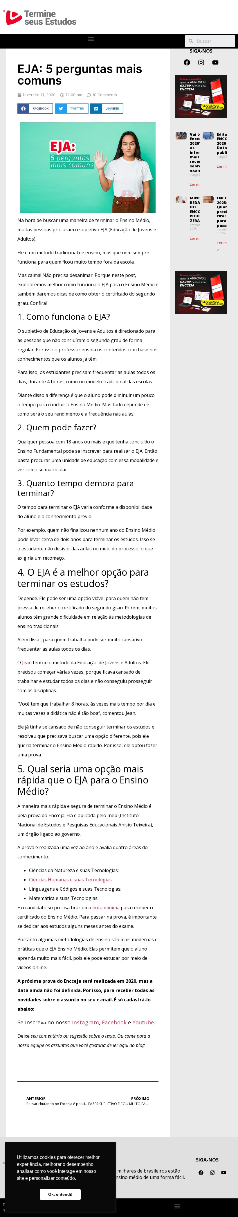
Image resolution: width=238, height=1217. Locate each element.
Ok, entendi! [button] (60, 1194)
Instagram (85, 1022)
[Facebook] (187, 62)
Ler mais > (199, 184)
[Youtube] (215, 62)
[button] (91, 39)
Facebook (114, 1022)
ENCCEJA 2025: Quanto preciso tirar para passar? (225, 211)
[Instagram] (201, 62)
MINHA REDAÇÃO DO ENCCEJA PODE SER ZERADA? (199, 209)
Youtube (143, 1022)
